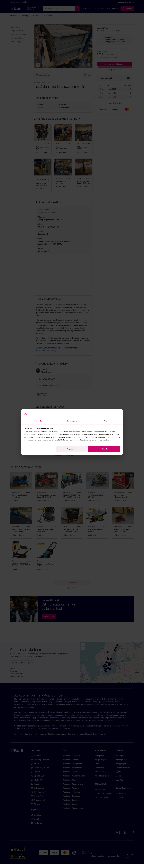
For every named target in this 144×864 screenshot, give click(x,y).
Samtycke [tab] (38, 421)
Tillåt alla (104, 449)
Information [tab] (72, 421)
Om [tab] (105, 421)
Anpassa (70, 449)
